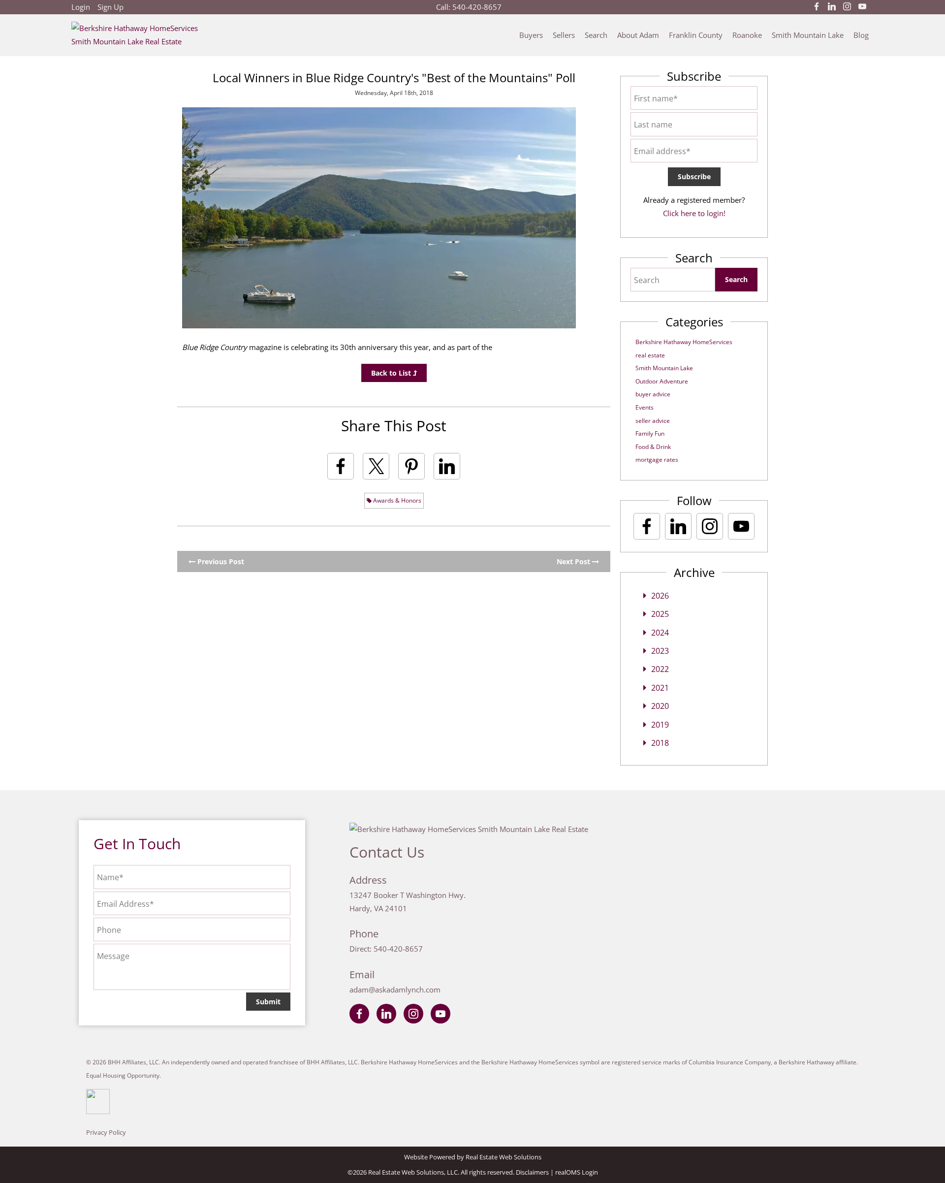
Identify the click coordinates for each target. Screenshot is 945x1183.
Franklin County (696, 35)
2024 (660, 632)
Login (80, 7)
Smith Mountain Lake (808, 35)
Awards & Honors (396, 500)
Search (596, 35)
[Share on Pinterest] (411, 466)
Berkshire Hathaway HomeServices (683, 342)
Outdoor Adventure (661, 381)
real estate (650, 355)
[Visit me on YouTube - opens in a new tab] (862, 6)
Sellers (564, 35)
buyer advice (652, 394)
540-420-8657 (477, 7)
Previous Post (219, 561)
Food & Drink (653, 447)
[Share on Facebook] (340, 466)
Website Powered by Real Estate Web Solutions (472, 1156)
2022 (660, 669)
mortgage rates (656, 459)
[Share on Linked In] (447, 466)
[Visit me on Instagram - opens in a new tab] (847, 6)
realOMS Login (576, 1172)
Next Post (574, 561)
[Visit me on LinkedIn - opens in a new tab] (832, 6)
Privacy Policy (106, 1132)
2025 (660, 613)
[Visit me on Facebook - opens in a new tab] (816, 6)
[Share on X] (376, 466)
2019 (660, 724)
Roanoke (747, 35)
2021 (660, 687)
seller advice (652, 420)
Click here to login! (694, 213)
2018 (660, 742)
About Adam (638, 35)
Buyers (531, 35)
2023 (660, 650)
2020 (660, 706)
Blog (861, 35)
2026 (660, 595)
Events (644, 407)
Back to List (392, 373)
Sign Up (110, 7)
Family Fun (649, 433)
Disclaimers (532, 1172)
